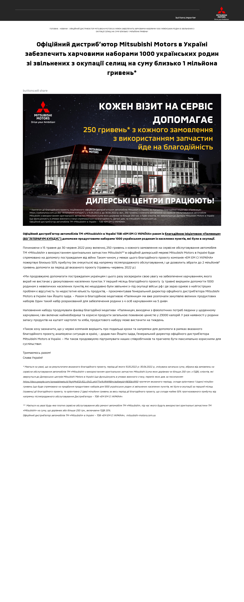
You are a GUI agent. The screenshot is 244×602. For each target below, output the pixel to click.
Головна (54, 28)
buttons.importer (186, 17)
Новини (64, 28)
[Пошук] (29, 17)
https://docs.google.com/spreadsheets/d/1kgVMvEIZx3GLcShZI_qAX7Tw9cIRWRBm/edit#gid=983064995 (80, 381)
